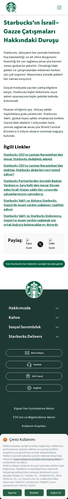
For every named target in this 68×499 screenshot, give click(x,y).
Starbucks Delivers (25, 336)
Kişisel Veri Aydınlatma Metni (34, 408)
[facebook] (28, 243)
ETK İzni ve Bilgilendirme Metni (34, 417)
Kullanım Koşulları (34, 426)
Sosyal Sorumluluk (25, 327)
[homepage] (11, 7)
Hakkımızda (20, 308)
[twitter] (40, 243)
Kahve (14, 317)
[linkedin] (51, 243)
